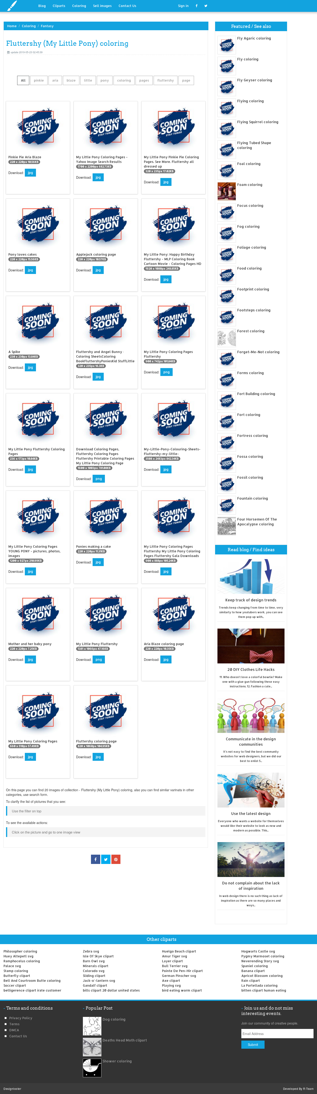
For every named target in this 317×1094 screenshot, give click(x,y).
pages (144, 80)
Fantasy (47, 26)
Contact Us (127, 6)
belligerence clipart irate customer (32, 990)
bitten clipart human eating (263, 990)
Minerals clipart (95, 966)
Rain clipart (250, 980)
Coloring (79, 6)
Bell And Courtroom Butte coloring (32, 980)
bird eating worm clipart (182, 990)
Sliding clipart (94, 976)
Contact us (18, 1036)
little (88, 80)
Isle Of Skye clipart (98, 956)
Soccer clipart (14, 985)
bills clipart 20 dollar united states (111, 990)
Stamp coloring (15, 971)
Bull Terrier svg (175, 966)
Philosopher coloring (20, 951)
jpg (30, 173)
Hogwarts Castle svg (258, 951)
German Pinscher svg (179, 976)
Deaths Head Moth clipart (125, 1040)
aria (55, 80)
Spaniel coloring (254, 966)
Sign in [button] (183, 6)
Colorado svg (93, 971)
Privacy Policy (20, 1018)
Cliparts (59, 6)
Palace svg (12, 966)
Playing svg (171, 985)
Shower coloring (117, 1061)
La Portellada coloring (259, 985)
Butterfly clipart (16, 976)
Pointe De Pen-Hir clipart (182, 971)
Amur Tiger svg (174, 956)
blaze (71, 80)
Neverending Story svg (260, 961)
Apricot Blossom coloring (262, 976)
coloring (124, 80)
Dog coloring (114, 1019)
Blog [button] (42, 6)
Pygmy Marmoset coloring (262, 956)
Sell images (102, 6)
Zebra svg (91, 951)
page (186, 80)
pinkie (39, 80)
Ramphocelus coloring (21, 961)
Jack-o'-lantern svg (99, 980)
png (166, 372)
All (23, 80)
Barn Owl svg (94, 961)
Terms (14, 1024)
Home (12, 26)
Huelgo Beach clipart (179, 951)
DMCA (14, 1030)
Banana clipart (253, 971)
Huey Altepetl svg (18, 956)
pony (104, 80)
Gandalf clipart (95, 985)
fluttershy (165, 80)
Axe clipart (171, 980)
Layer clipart (172, 961)
